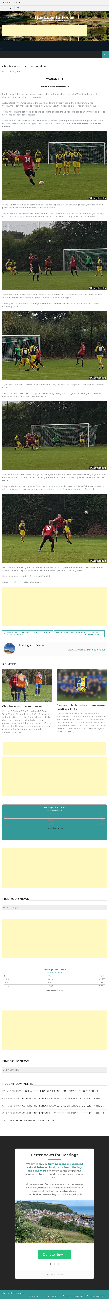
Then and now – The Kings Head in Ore (31, 1120)
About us (55, 1296)
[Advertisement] (44, 30)
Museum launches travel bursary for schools (28, 633)
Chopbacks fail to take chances (22, 706)
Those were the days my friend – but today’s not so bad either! (60, 1091)
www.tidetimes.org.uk (54, 828)
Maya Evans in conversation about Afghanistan (77, 633)
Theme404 (18, 1293)
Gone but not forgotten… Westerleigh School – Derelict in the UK (63, 1098)
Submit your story (75, 1296)
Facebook (3, 8)
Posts (31, 1296)
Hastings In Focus (95, 650)
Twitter (10, 8)
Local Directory (98, 1296)
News (42, 1296)
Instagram (17, 8)
